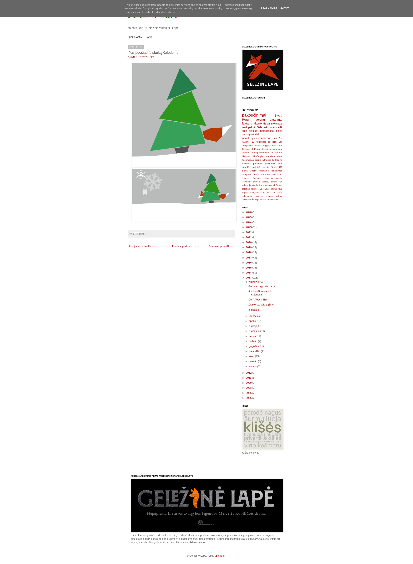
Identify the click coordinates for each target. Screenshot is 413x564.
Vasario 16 (248, 141)
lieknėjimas (276, 170)
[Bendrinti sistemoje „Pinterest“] (143, 233)
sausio (253, 366)
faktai (245, 123)
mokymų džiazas (251, 174)
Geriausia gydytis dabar (262, 286)
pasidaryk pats (273, 163)
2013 (249, 277)
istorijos (255, 189)
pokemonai (247, 196)
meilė (279, 127)
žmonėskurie (272, 199)
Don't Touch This (258, 299)
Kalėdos (256, 149)
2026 (249, 212)
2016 (249, 262)
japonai (245, 152)
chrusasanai (269, 185)
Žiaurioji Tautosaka (260, 152)
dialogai (253, 130)
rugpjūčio (254, 331)
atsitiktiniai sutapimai (271, 149)
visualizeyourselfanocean (256, 138)
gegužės (254, 346)
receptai (272, 141)
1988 (273, 174)
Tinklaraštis (135, 37)
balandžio (255, 351)
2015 (249, 267)
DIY (280, 141)
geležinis (246, 189)
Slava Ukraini (249, 170)
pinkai (279, 192)
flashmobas (248, 160)
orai (273, 192)
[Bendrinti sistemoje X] (137, 233)
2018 (249, 252)
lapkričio (254, 316)
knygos (266, 145)
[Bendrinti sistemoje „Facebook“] (140, 233)
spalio (253, 321)
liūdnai (275, 160)
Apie (149, 37)
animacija (246, 185)
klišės (258, 145)
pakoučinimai (254, 115)
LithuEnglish (258, 156)
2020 (249, 242)
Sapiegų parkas (269, 182)
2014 (249, 272)
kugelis (245, 192)
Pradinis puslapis (182, 246)
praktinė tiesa (260, 123)
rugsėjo (253, 326)
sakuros (259, 196)
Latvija (266, 178)
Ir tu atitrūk (254, 309)
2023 (249, 227)
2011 (249, 377)
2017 (249, 257)
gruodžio (254, 282)
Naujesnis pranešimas (142, 246)
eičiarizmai (263, 170)
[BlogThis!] (134, 233)
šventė (263, 199)
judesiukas (265, 189)
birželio (253, 341)
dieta (279, 156)
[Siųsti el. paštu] (131, 233)
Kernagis (257, 178)
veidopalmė (248, 127)
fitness (279, 185)
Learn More (269, 8)
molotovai (276, 123)
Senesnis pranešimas (221, 246)
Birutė (274, 167)
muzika (266, 192)
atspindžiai (257, 185)
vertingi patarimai (269, 119)
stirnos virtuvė (274, 196)
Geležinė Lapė (146, 56)
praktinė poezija (260, 167)
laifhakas (266, 160)
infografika (247, 145)
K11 (280, 167)
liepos (253, 336)
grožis (258, 160)
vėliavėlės (246, 199)
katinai (274, 189)
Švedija (255, 199)
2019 (249, 247)
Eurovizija (246, 178)
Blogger (220, 555)
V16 (280, 182)
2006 (249, 393)
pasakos (257, 163)
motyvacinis (256, 192)
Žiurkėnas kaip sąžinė (261, 304)
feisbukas (261, 141)
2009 (249, 382)
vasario (253, 361)
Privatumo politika (251, 182)
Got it (284, 8)
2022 (249, 232)
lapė (244, 130)
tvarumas (265, 174)
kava (280, 189)
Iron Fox (277, 138)
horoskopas (267, 130)
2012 (249, 372)
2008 (249, 387)
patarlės (246, 167)
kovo (252, 356)
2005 (249, 398)
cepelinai (270, 156)
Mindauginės (276, 178)
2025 (249, 217)
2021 (249, 237)
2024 (249, 222)
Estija (279, 174)
